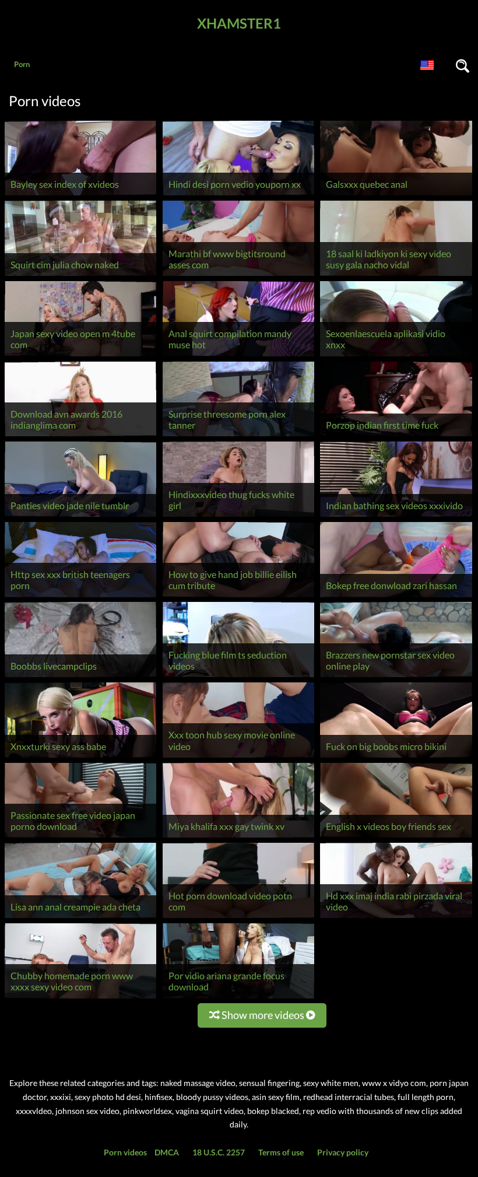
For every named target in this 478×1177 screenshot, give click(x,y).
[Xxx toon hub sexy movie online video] (238, 757)
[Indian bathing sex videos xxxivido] (396, 516)
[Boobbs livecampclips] (80, 676)
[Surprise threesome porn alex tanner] (238, 436)
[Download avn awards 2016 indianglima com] (80, 436)
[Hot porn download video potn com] (238, 917)
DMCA (166, 1152)
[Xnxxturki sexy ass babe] (80, 757)
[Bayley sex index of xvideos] (80, 195)
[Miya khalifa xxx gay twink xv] (238, 837)
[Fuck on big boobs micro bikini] (396, 757)
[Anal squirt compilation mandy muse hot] (238, 356)
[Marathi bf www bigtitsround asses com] (238, 275)
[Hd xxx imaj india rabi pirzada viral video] (396, 917)
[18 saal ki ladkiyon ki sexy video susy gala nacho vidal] (396, 275)
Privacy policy (342, 1152)
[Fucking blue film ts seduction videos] (238, 676)
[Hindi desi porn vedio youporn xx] (238, 195)
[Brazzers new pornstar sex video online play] (396, 676)
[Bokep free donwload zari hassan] (396, 596)
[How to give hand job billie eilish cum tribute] (238, 596)
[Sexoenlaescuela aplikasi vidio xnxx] (396, 356)
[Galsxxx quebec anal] (396, 195)
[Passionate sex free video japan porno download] (80, 837)
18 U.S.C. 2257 (218, 1152)
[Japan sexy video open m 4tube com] (80, 356)
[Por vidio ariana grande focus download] (238, 998)
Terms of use (281, 1152)
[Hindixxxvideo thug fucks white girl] (238, 516)
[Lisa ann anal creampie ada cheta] (80, 917)
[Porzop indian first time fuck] (396, 436)
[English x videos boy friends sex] (396, 837)
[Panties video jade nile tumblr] (80, 516)
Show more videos (263, 1014)
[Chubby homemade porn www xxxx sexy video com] (80, 998)
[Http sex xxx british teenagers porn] (80, 596)
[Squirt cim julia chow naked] (80, 275)
